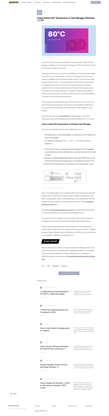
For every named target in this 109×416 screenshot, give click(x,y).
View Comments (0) (68, 273)
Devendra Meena (22, 408)
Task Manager (55, 266)
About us (37, 406)
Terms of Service (73, 406)
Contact (54, 406)
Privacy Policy (88, 406)
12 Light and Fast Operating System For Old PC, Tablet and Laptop (54, 292)
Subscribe (95, 2)
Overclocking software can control (61, 210)
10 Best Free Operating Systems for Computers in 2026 (54, 311)
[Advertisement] (20, 364)
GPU (49, 266)
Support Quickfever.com (41, 411)
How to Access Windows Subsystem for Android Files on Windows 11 (54, 347)
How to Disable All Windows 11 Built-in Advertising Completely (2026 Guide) (55, 385)
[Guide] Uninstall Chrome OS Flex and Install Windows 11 (53, 366)
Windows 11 (64, 266)
